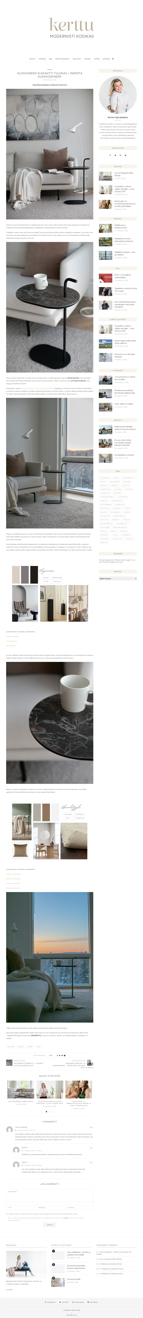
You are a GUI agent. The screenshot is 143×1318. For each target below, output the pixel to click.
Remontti (104, 520)
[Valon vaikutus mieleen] (105, 407)
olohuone (11, 1046)
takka (113, 531)
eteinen (114, 485)
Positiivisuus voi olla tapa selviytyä (125, 355)
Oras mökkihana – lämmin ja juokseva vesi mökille (78, 1253)
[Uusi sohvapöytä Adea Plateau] (20, 1089)
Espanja (103, 485)
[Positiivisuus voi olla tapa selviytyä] (105, 357)
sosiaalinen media (120, 527)
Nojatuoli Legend (12, 636)
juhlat (128, 489)
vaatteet (117, 539)
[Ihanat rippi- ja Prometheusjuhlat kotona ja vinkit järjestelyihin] (78, 1089)
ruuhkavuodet (106, 523)
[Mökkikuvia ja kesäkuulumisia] (105, 228)
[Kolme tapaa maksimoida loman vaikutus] (105, 343)
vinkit (39, 1046)
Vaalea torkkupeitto (13, 874)
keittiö (117, 493)
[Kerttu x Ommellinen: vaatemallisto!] (105, 278)
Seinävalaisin (11, 646)
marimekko (119, 504)
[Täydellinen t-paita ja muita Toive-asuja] (105, 291)
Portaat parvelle (73, 1279)
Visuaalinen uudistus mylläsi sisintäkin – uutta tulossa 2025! (124, 189)
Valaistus (129, 539)
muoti (128, 508)
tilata (66, 1218)
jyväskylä (104, 493)
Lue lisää (9, 1290)
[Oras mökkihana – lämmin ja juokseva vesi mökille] (58, 1255)
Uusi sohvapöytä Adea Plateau (20, 1101)
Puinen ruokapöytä (13, 883)
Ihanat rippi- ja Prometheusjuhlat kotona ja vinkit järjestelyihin (79, 1103)
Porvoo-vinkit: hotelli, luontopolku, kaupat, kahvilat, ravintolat (123, 442)
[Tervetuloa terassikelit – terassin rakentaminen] (58, 1268)
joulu (118, 489)
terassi (123, 531)
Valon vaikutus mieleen (124, 404)
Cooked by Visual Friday (71, 1310)
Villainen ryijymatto (13, 888)
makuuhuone (105, 504)
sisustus (32, 59)
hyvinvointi (77, 59)
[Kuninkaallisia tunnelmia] (105, 458)
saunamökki (122, 523)
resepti (115, 520)
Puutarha (104, 516)
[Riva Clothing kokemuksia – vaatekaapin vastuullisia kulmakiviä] (105, 305)
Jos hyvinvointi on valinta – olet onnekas (126, 378)
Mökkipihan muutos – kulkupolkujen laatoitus (124, 240)
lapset (103, 501)
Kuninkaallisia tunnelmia (124, 455)
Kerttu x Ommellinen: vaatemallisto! (123, 276)
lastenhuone (116, 501)
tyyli (50, 59)
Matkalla (104, 508)
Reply (91, 1127)
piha (126, 512)
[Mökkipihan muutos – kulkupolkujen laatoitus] (105, 241)
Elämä (127, 482)
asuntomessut (129, 478)
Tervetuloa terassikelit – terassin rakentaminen (76, 1267)
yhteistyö (106, 59)
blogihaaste (115, 482)
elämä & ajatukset (62, 59)
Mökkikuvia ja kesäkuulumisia (121, 226)
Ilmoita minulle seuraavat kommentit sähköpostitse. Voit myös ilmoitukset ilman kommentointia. (45, 1219)
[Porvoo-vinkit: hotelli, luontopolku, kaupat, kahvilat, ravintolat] (105, 443)
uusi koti (104, 539)
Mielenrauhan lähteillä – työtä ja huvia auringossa (125, 427)
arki (116, 478)
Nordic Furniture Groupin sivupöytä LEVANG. (37, 388)
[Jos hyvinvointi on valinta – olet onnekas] (105, 380)
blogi (103, 482)
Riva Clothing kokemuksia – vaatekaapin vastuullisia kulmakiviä (126, 304)
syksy (103, 531)
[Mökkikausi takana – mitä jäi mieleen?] (105, 255)
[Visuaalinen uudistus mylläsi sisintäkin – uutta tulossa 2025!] (49, 1089)
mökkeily (42, 59)
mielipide (117, 508)
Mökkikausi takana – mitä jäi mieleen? (125, 253)
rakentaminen (119, 516)
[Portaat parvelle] (58, 1282)
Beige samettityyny (13, 879)
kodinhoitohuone (107, 497)
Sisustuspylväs (11, 641)
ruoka (126, 520)
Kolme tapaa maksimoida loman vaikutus (125, 342)
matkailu (87, 59)
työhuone (126, 535)
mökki (103, 512)
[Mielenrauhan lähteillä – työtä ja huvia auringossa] (105, 429)
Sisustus (21, 1046)
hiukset (125, 485)
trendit (30, 1046)
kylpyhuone (123, 497)
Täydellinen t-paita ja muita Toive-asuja (126, 289)
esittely (97, 59)
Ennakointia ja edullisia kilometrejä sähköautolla (125, 391)
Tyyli (115, 535)
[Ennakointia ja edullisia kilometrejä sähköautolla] (105, 393)
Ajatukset (105, 478)
